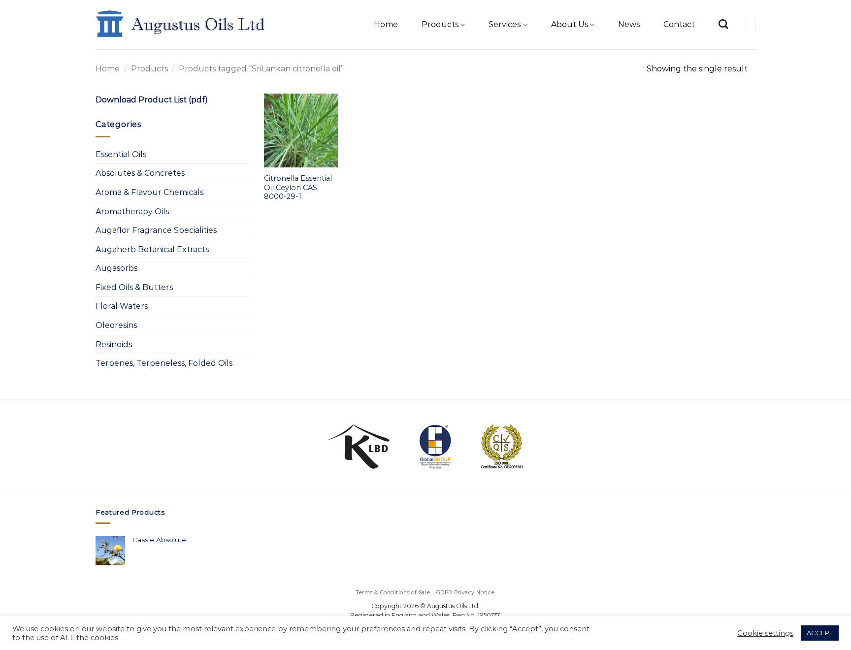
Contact (679, 24)
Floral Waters (122, 306)
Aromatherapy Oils (132, 211)
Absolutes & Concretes (140, 173)
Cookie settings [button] (765, 633)
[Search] (723, 24)
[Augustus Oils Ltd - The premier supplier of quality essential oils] (181, 24)
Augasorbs (116, 268)
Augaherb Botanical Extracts (152, 249)
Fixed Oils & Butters (134, 287)
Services (505, 24)
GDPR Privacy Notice (465, 592)
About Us (569, 24)
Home (386, 24)
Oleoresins (116, 325)
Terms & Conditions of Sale (393, 592)
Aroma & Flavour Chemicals (149, 192)
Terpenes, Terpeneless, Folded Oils (164, 363)
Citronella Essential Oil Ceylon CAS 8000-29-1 (298, 187)
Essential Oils (121, 154)
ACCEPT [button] (820, 633)
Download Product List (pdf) (152, 99)
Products (440, 24)
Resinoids (114, 344)
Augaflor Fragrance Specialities (156, 230)
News (629, 24)
